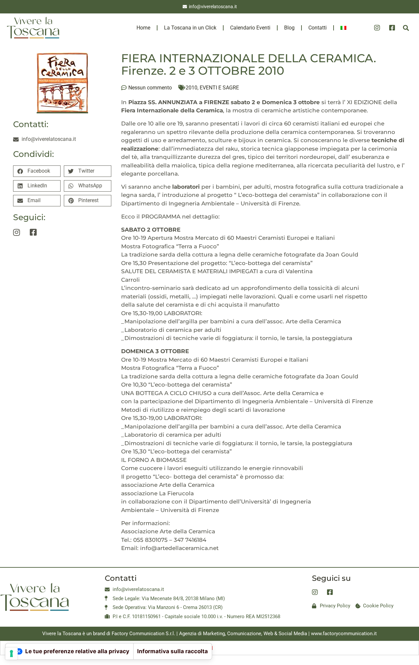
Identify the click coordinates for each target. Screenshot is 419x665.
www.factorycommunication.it (344, 633)
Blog (289, 28)
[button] (406, 27)
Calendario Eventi (250, 28)
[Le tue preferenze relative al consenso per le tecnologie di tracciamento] (11, 653)
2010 (191, 88)
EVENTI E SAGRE (219, 88)
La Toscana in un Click (190, 28)
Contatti (317, 28)
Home (143, 28)
